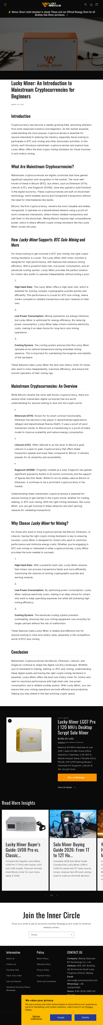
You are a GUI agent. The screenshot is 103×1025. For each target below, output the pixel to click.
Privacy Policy (43, 970)
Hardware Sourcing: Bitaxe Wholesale (18, 988)
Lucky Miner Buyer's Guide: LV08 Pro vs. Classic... (23, 849)
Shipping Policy (44, 964)
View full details (65, 787)
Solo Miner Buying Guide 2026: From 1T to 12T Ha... (71, 849)
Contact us (11, 964)
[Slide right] (57, 895)
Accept (61, 1017)
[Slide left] (46, 895)
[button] (5, 4)
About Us (10, 958)
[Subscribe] (71, 935)
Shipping (61, 742)
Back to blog (53, 704)
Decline (85, 1017)
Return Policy (43, 958)
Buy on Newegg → (77, 777)
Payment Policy (43, 975)
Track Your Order (14, 975)
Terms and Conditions (46, 981)
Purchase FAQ (12, 970)
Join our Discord (13, 981)
